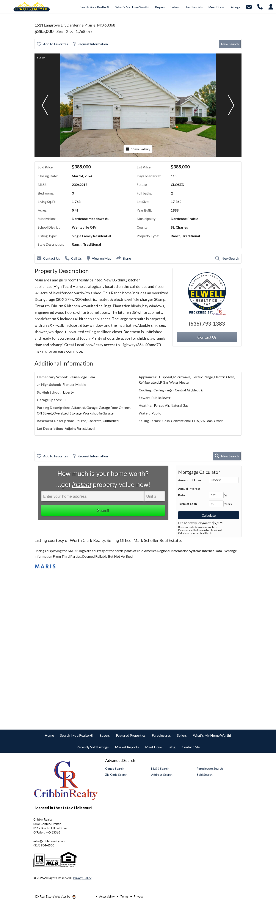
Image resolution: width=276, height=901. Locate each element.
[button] (44, 105)
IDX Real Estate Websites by (52, 896)
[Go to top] (264, 873)
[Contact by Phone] (260, 6)
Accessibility (107, 896)
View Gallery (140, 149)
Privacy (138, 896)
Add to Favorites (55, 44)
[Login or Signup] (270, 6)
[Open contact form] (249, 6)
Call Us (76, 258)
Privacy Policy (82, 878)
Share (127, 258)
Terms (124, 896)
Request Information (92, 44)
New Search (230, 44)
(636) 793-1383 (207, 323)
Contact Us (51, 258)
